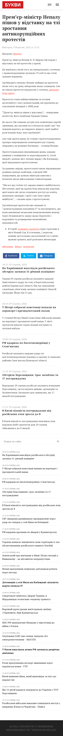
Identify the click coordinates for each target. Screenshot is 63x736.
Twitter (30, 255)
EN (49, 5)
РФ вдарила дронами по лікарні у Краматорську (29, 532)
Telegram (47, 255)
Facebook (12, 255)
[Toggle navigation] (57, 4)
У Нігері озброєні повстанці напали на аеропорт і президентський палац (29, 308)
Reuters (17, 53)
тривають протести (29, 228)
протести (28, 246)
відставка (7, 246)
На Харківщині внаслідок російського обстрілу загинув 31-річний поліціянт (28, 269)
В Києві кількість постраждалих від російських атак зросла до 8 (26, 412)
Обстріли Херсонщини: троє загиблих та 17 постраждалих (30, 376)
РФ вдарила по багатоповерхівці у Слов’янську (26, 344)
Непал (18, 246)
